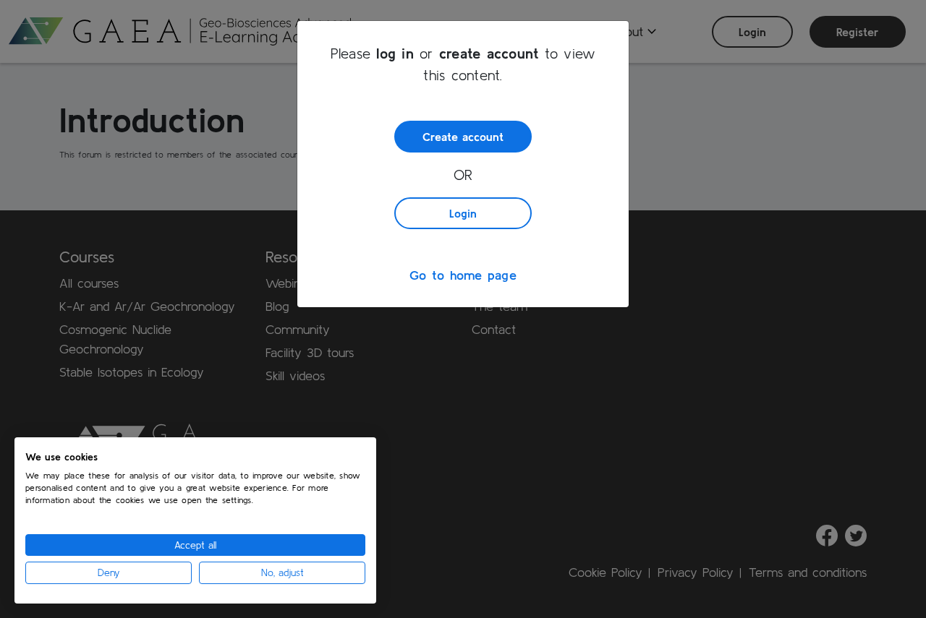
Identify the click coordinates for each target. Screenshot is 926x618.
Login (463, 213)
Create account (463, 136)
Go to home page (463, 275)
